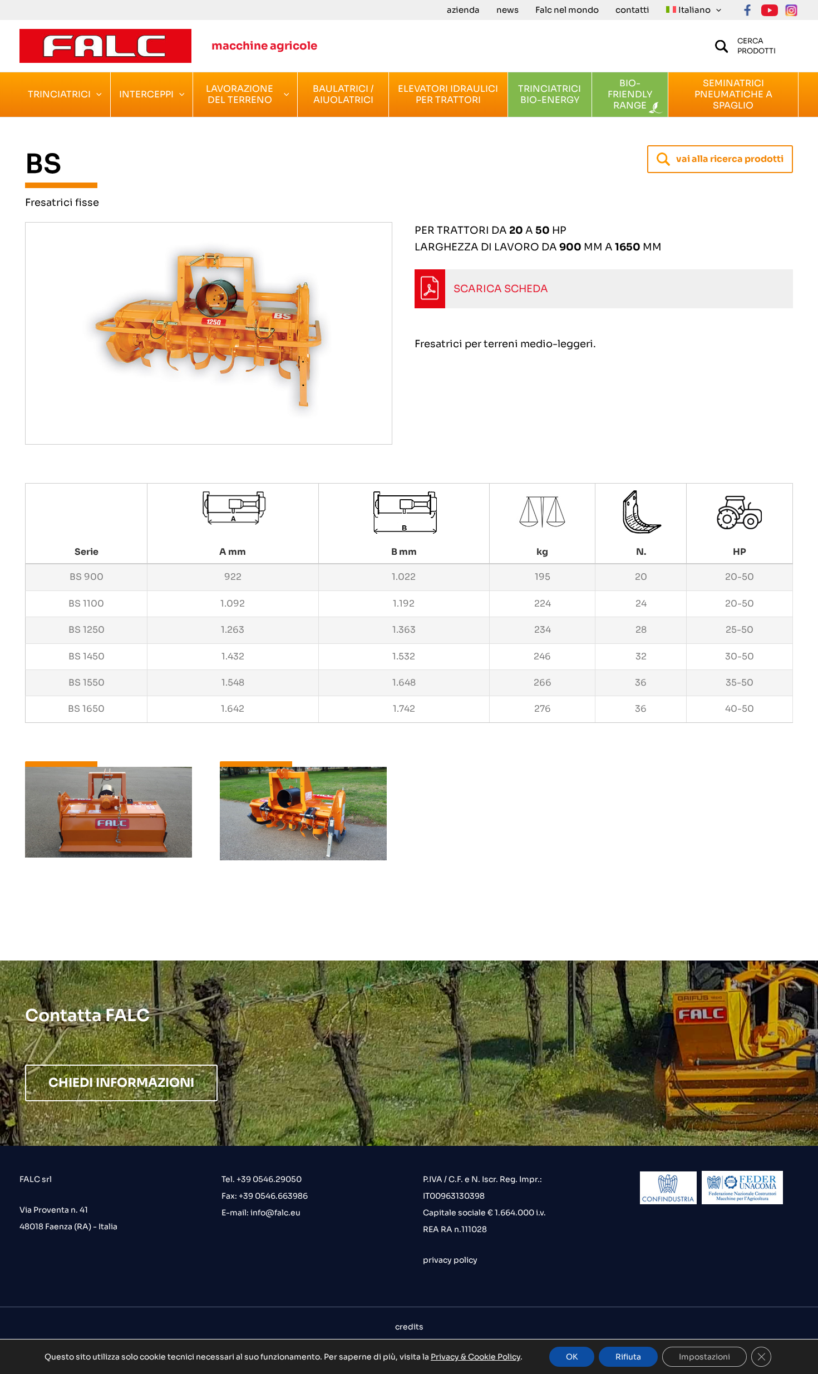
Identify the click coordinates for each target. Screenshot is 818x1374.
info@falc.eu (274, 1213)
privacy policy (450, 1260)
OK (572, 1357)
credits (409, 1327)
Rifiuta (628, 1357)
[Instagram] (792, 10)
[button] (716, 10)
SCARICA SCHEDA (501, 289)
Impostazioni (704, 1357)
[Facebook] (748, 10)
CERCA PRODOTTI (756, 46)
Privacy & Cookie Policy (475, 1357)
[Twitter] (769, 10)
